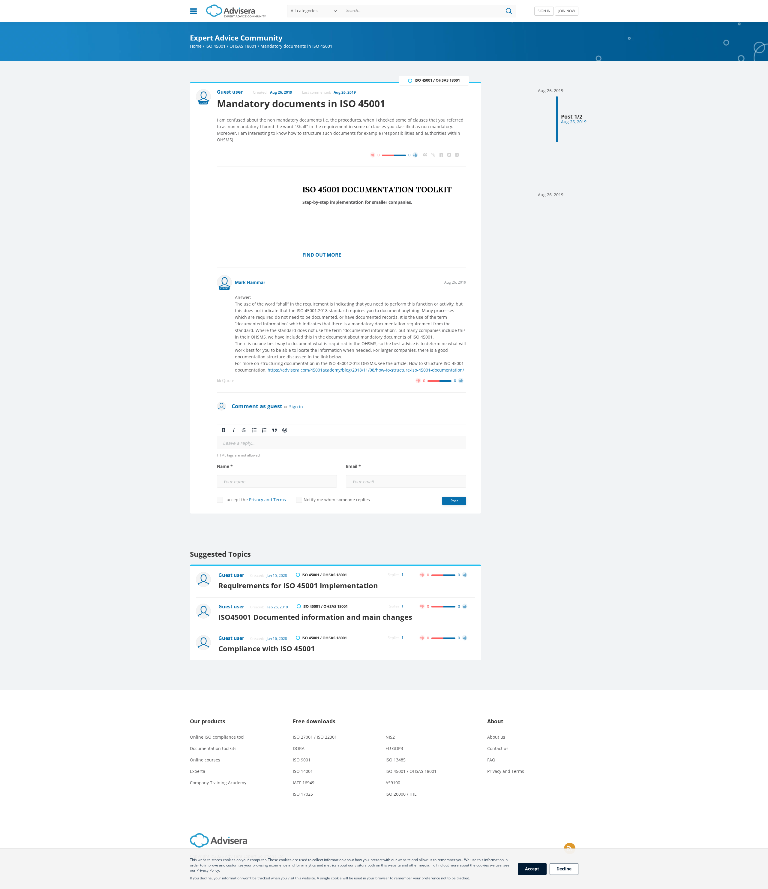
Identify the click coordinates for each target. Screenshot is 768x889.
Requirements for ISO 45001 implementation (298, 585)
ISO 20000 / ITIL (401, 794)
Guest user (231, 575)
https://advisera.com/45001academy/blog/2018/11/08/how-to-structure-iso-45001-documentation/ (366, 370)
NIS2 (390, 737)
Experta (197, 771)
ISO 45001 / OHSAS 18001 (231, 46)
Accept (532, 869)
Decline (564, 869)
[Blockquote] (274, 430)
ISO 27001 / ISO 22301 (315, 737)
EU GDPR (394, 748)
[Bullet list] (254, 430)
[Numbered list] (264, 430)
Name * (225, 466)
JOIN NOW (566, 11)
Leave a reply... (239, 443)
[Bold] (223, 430)
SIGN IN (544, 11)
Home (196, 46)
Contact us (497, 748)
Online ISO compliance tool (217, 737)
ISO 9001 (301, 760)
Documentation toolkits (213, 748)
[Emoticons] (285, 430)
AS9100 (393, 782)
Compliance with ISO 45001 (266, 648)
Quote (227, 380)
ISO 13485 (396, 760)
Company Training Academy (218, 782)
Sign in (296, 406)
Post (454, 500)
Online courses (205, 760)
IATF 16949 (303, 782)
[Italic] (234, 430)
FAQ (491, 760)
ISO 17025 (303, 794)
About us (496, 737)
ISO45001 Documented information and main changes (315, 617)
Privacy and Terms (267, 499)
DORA (298, 748)
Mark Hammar (250, 282)
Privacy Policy (207, 870)
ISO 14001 (303, 771)
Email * (353, 466)
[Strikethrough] (244, 430)
